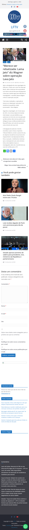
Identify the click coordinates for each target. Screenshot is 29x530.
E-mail (3, 314)
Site (2, 321)
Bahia (5, 62)
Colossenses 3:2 (5, 393)
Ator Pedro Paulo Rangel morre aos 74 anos (12, 196)
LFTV (14, 27)
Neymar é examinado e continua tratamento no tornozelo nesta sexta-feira (14, 484)
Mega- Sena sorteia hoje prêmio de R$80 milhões (15, 166)
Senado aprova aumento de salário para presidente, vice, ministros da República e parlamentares (13, 256)
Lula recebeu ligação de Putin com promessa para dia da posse (14, 225)
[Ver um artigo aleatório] (26, 40)
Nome (3, 306)
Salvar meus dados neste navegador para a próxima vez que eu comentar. (14, 334)
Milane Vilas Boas (20, 82)
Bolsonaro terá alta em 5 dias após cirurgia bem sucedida (13, 160)
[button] (25, 526)
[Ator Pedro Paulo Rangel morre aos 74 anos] (14, 180)
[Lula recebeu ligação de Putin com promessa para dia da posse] (14, 207)
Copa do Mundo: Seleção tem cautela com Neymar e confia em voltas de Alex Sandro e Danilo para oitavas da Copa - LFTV (13, 480)
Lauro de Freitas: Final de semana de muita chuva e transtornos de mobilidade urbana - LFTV (13, 491)
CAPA (9, 62)
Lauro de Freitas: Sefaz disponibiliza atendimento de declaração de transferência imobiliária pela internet (13, 472)
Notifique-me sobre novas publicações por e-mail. (14, 351)
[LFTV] (3, 40)
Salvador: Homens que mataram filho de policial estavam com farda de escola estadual (14, 503)
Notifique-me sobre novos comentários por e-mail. (13, 343)
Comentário (5, 284)
